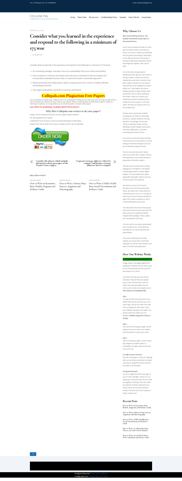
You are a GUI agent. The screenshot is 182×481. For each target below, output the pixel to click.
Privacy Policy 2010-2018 (97, 476)
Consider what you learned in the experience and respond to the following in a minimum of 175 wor (73, 42)
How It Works (134, 17)
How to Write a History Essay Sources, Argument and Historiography (72, 186)
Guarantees (146, 17)
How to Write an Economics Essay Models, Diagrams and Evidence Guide (42, 186)
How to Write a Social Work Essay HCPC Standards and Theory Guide (136, 437)
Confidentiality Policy (109, 17)
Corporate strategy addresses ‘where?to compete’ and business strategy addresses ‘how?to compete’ (93, 163)
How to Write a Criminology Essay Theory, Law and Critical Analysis (135, 430)
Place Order (82, 17)
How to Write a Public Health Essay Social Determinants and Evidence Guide (102, 186)
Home (72, 17)
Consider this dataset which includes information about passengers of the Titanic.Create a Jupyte (52, 163)
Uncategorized (37, 55)
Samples (123, 17)
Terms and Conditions (99, 473)
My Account (93, 17)
